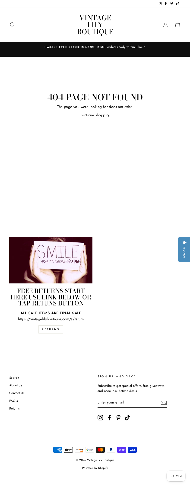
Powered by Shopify (95, 468)
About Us (15, 385)
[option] (95, 47)
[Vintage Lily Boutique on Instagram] (100, 417)
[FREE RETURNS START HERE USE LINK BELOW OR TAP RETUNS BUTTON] (50, 260)
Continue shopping (95, 115)
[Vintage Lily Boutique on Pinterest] (118, 417)
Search (14, 377)
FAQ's (13, 400)
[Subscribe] (164, 403)
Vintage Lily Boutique (95, 25)
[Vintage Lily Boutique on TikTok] (127, 417)
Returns (51, 329)
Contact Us (16, 393)
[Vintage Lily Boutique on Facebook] (109, 417)
